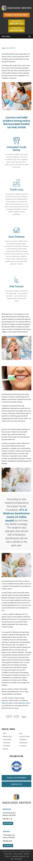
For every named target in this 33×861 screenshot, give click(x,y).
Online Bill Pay (16, 784)
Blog (21, 733)
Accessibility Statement (19, 856)
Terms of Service (18, 853)
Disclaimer (8, 856)
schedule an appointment (16, 778)
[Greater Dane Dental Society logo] (24, 718)
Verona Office (7, 739)
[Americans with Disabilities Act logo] (9, 718)
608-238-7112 (7, 819)
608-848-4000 (7, 841)
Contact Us (23, 745)
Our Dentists (6, 742)
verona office (16, 29)
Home (3, 48)
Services (5, 749)
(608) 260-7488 (24, 703)
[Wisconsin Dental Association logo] (16, 718)
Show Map (8, 823)
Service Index (18, 859)
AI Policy (26, 853)
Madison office (16, 22)
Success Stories (24, 736)
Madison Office (7, 736)
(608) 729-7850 (7, 703)
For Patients (6, 745)
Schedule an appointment (16, 15)
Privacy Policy (8, 853)
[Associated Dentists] (16, 8)
